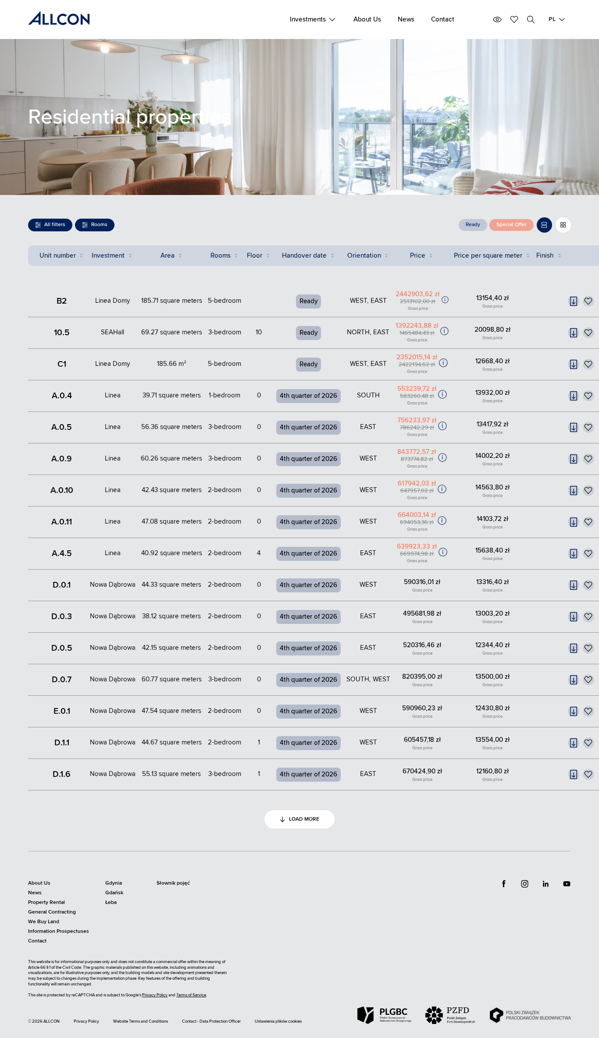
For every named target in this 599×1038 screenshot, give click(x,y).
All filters (54, 224)
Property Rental (46, 902)
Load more (304, 819)
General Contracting (52, 912)
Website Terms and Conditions (140, 1021)
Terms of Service (191, 995)
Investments (308, 19)
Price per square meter (488, 256)
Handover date (304, 256)
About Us (367, 19)
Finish (545, 256)
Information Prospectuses (58, 931)
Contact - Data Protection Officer (211, 1021)
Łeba (111, 902)
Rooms (99, 224)
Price (417, 256)
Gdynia (113, 883)
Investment (108, 256)
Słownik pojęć (173, 883)
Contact (442, 19)
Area (167, 256)
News (406, 19)
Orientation (364, 256)
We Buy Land (43, 921)
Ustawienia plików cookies (278, 1021)
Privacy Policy (155, 995)
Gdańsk (114, 892)
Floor (254, 256)
